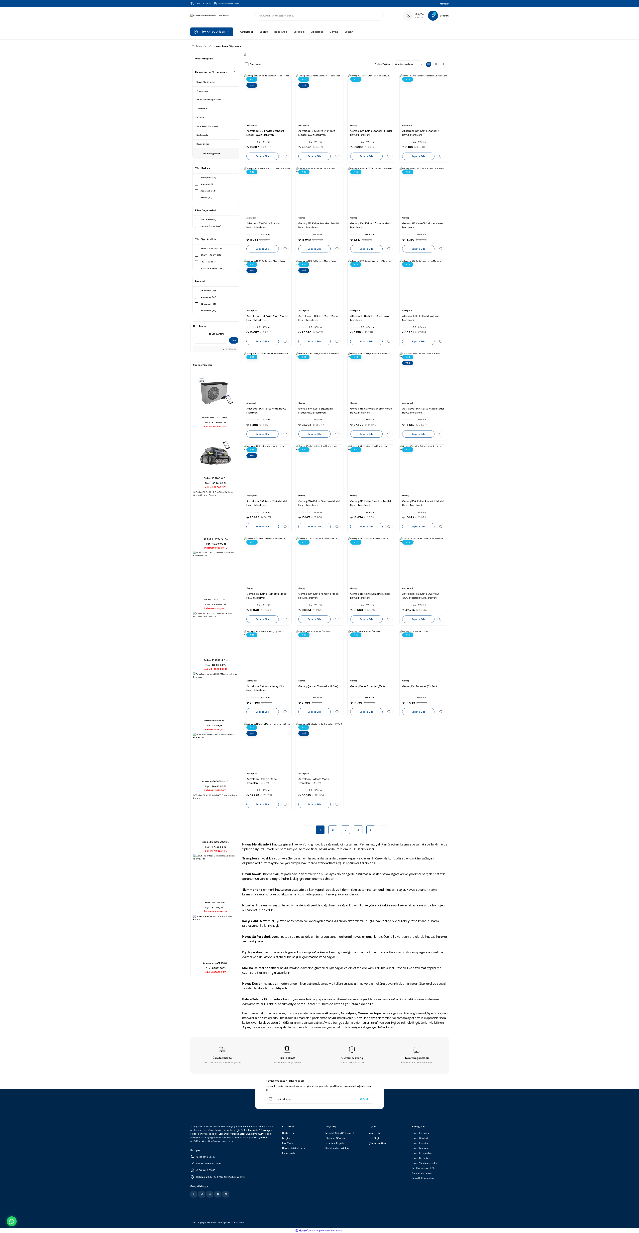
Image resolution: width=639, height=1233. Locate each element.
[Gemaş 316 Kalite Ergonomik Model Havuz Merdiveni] (371, 376)
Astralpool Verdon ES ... (215, 720)
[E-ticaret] (319, 1230)
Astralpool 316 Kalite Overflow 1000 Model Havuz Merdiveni (420, 596)
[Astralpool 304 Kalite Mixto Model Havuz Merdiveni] (423, 376)
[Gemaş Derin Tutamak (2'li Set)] (371, 653)
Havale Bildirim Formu (294, 1148)
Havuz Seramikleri (421, 1158)
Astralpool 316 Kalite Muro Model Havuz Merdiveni (318, 318)
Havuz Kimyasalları (422, 1153)
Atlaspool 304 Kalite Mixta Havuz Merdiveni (266, 410)
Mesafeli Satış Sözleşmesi (339, 1133)
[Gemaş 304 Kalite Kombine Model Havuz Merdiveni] (319, 561)
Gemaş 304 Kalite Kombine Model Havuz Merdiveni (318, 596)
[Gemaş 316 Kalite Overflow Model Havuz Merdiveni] (371, 468)
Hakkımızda (288, 1133)
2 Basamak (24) (208, 304)
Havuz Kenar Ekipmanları (228, 46)
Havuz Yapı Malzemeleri (424, 1163)
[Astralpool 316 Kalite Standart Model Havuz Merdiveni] (319, 98)
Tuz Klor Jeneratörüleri (424, 1168)
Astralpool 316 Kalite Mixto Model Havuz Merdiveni (266, 503)
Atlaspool (407, 125)
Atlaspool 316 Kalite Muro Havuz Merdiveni (421, 318)
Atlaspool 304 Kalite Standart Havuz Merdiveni (420, 133)
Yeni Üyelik (374, 1133)
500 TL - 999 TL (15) (211, 255)
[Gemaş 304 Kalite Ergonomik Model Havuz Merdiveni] (319, 376)
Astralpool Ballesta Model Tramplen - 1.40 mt (313, 781)
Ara (234, 340)
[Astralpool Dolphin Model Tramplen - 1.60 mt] (267, 746)
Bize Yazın (287, 1143)
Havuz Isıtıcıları (420, 1148)
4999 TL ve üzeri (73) (211, 248)
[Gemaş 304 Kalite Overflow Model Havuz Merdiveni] (319, 468)
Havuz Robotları (420, 1143)
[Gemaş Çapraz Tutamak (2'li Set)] (319, 653)
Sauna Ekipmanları (422, 1173)
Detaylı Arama (229, 349)
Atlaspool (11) (207, 184)
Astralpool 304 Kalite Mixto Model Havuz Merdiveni (423, 410)
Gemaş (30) (206, 197)
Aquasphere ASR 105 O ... (216, 963)
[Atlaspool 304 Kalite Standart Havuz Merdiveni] (423, 98)
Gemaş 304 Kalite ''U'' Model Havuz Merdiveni (371, 225)
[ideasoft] (302, 1230)
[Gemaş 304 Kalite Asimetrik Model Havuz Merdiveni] (423, 468)
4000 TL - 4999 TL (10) (212, 268)
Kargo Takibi (288, 1153)
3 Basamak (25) (208, 290)
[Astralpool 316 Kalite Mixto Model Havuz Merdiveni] (267, 468)
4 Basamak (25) (208, 297)
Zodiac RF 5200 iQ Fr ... (216, 478)
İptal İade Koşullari (335, 1143)
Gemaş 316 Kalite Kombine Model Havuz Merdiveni (370, 596)
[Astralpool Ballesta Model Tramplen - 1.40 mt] (319, 746)
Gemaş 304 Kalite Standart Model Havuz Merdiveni (371, 133)
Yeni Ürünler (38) (208, 219)
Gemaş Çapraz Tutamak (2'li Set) (318, 686)
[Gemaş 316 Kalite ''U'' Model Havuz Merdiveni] (423, 190)
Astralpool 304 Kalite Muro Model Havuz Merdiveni (267, 318)
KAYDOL (364, 1098)
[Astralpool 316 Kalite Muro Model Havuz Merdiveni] (319, 283)
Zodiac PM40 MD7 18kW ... (215, 417)
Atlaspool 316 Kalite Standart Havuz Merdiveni (264, 225)
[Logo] (209, 15)
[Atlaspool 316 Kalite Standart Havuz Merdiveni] (267, 190)
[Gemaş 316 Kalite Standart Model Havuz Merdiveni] (319, 190)
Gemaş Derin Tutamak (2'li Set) (369, 686)
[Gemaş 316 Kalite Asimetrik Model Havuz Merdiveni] (267, 561)
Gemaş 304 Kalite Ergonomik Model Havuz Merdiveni (315, 410)
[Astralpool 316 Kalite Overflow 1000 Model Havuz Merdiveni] (423, 561)
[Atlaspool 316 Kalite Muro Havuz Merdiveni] (423, 283)
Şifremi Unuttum (378, 1143)
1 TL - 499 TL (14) (209, 261)
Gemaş (353, 125)
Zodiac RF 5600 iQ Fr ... (216, 660)
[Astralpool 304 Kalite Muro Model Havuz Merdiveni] (267, 283)
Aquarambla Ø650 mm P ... (216, 781)
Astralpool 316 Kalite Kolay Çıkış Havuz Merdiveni (265, 688)
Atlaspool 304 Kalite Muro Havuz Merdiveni (370, 318)
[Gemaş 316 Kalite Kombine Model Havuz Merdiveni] (371, 561)
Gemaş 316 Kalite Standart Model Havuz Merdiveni (318, 225)
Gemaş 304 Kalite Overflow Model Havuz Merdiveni (319, 503)
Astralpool (251, 125)
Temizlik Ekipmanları (423, 1178)
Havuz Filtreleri (420, 1138)
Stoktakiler (255, 64)
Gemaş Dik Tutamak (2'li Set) (419, 686)
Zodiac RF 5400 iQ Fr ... (216, 538)
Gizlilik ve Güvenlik (335, 1138)
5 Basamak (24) (208, 310)
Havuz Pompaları (421, 1133)
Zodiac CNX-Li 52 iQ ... (215, 599)
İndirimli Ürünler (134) (211, 226)
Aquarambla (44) (209, 191)
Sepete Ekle (263, 156)
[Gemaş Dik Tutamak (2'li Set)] (423, 653)
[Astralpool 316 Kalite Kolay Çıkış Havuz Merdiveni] (267, 653)
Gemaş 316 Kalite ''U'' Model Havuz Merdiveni (422, 225)
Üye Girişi (374, 1138)
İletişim (286, 1138)
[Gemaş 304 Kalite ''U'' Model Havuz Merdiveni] (371, 190)
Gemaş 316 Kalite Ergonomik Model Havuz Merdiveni (371, 410)
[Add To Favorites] (285, 156)
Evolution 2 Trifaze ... (215, 902)
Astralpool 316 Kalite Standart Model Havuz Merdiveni (316, 133)
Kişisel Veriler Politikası (337, 1148)
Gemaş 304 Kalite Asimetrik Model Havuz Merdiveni (423, 503)
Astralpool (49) (208, 177)
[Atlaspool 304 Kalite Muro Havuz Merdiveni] (371, 283)
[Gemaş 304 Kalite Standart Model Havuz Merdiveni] (371, 98)
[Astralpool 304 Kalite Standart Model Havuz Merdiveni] (267, 98)
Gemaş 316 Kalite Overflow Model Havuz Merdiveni (370, 503)
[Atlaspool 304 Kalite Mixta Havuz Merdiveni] (267, 376)
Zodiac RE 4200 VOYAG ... (215, 841)
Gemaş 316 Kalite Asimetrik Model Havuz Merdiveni (266, 596)
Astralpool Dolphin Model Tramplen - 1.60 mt (261, 781)
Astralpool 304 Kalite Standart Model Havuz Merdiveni (265, 133)
